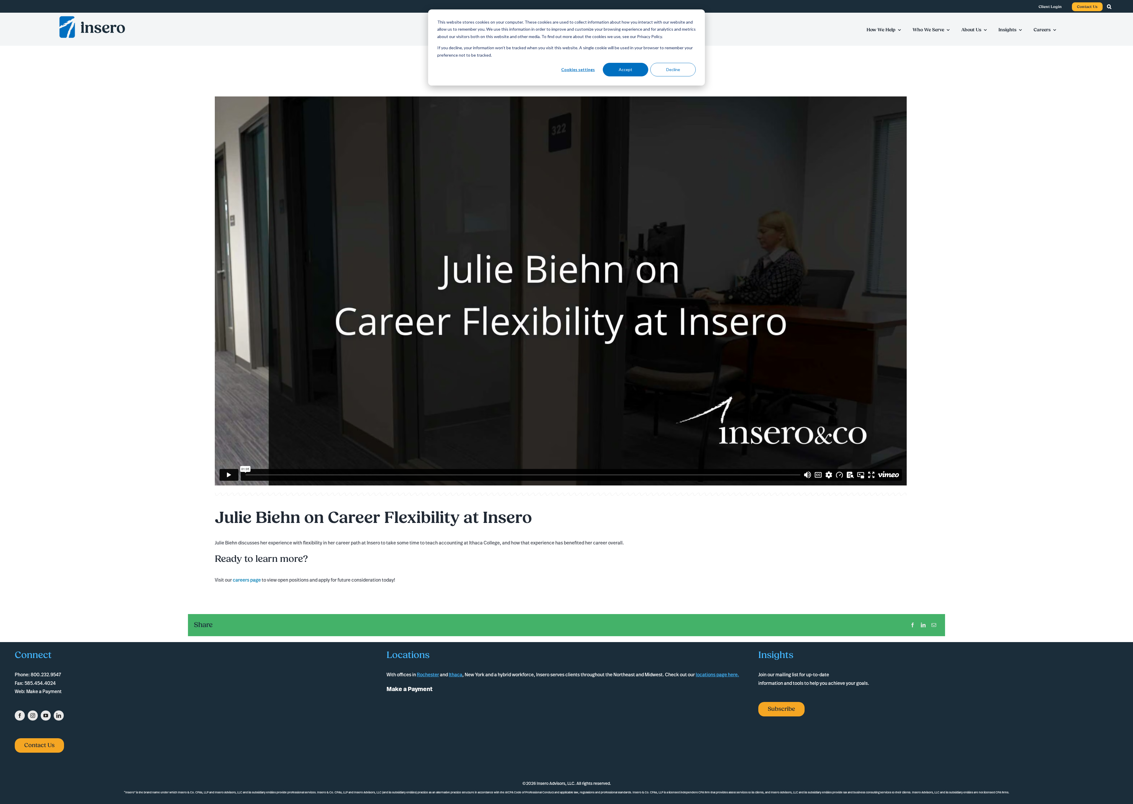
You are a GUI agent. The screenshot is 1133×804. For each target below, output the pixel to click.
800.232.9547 (46, 674)
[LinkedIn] (923, 625)
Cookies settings (578, 69)
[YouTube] (46, 716)
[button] (1112, 6)
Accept (625, 69)
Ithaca (455, 674)
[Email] (934, 625)
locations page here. (717, 674)
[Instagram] (33, 716)
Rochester (428, 674)
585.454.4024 (40, 683)
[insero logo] (92, 17)
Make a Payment (44, 691)
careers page (247, 580)
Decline (673, 69)
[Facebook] (912, 625)
